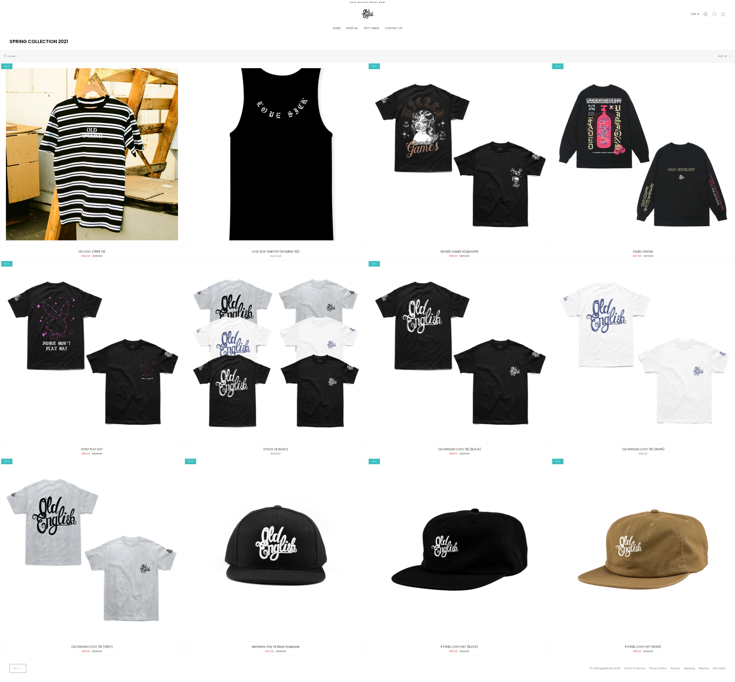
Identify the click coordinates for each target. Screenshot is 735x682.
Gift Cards (719, 668)
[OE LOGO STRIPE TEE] (92, 154)
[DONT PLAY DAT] (92, 352)
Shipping (689, 668)
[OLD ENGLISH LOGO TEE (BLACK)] (459, 352)
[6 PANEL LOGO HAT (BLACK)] (459, 549)
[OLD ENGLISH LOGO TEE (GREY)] (92, 549)
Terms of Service (635, 668)
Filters (11, 56)
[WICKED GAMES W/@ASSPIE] (459, 154)
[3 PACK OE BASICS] (276, 352)
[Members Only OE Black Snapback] (276, 549)
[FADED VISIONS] (643, 154)
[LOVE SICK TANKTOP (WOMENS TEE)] (276, 154)
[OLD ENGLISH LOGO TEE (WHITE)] (643, 352)
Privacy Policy (657, 668)
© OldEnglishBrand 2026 (605, 668)
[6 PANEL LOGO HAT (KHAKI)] (643, 549)
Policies (675, 668)
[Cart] (723, 14)
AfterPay (703, 668)
